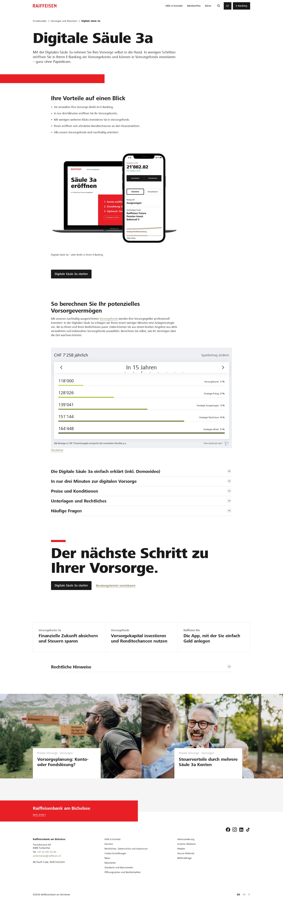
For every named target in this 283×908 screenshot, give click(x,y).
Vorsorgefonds (109, 318)
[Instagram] (234, 829)
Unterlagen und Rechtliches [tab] (78, 500)
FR (244, 894)
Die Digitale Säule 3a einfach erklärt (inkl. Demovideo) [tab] (105, 471)
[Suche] (218, 6)
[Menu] (227, 6)
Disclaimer (57, 450)
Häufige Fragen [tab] (66, 510)
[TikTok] (248, 829)
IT (249, 894)
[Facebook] (228, 829)
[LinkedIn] (241, 829)
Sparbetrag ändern (215, 355)
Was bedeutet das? (213, 443)
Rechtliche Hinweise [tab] (71, 666)
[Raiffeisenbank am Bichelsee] (45, 5)
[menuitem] (174, 6)
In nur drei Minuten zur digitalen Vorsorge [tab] (94, 481)
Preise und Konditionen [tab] (74, 491)
